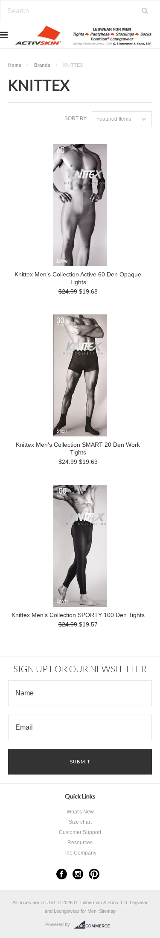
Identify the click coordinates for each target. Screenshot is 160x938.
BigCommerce (94, 924)
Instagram (78, 874)
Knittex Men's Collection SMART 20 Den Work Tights (78, 448)
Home (14, 65)
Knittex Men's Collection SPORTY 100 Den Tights (78, 614)
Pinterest (94, 874)
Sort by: (75, 119)
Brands (42, 65)
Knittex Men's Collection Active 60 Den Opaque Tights (78, 278)
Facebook (61, 874)
